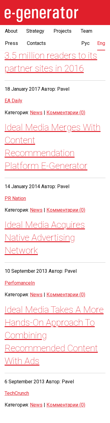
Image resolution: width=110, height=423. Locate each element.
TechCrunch (17, 393)
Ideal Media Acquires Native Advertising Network (45, 237)
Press (11, 43)
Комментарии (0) (65, 112)
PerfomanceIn (20, 283)
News (36, 112)
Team (86, 31)
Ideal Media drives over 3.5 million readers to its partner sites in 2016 (51, 55)
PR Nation (15, 198)
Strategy (35, 31)
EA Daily (13, 101)
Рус (85, 43)
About (11, 31)
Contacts (36, 43)
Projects (62, 31)
